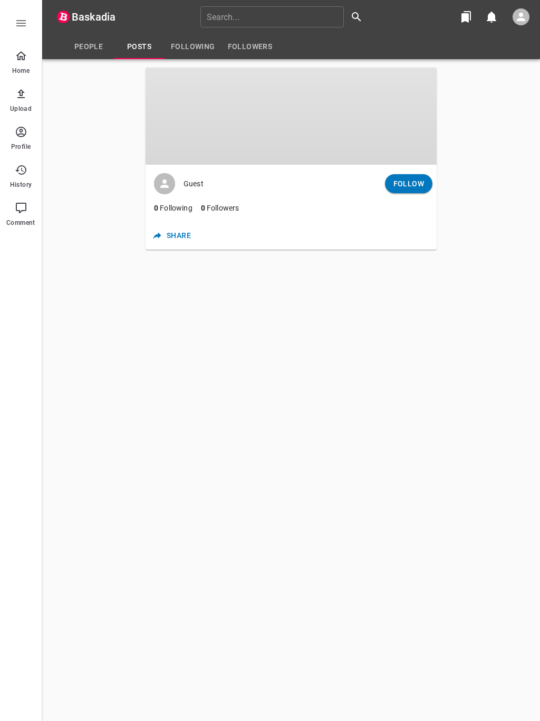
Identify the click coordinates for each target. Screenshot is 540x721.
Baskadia (93, 17)
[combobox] (284, 17)
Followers (220, 208)
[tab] (88, 46)
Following (173, 208)
